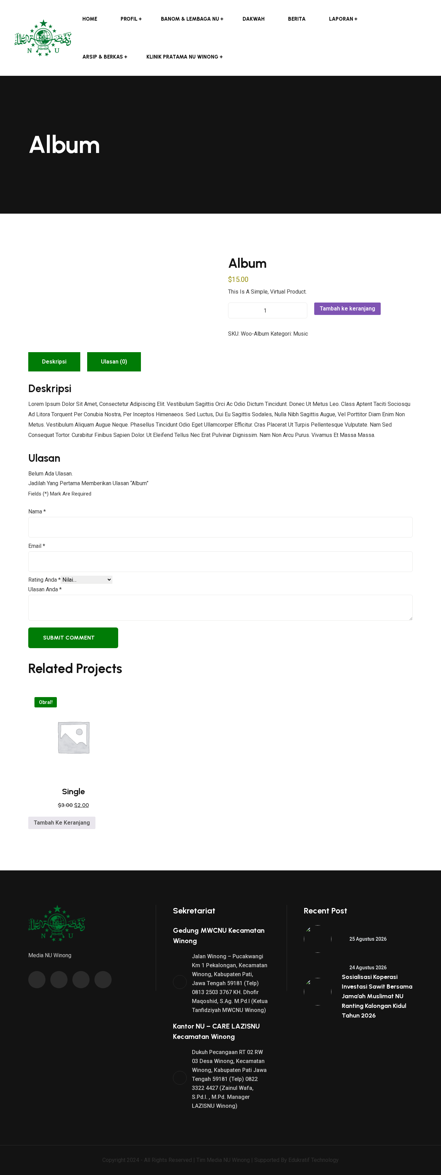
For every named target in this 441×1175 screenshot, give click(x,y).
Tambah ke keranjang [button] (62, 822)
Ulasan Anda (45, 589)
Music (300, 333)
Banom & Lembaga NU (190, 19)
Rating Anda (44, 579)
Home (89, 19)
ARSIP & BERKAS (102, 57)
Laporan (341, 19)
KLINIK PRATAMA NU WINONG (182, 57)
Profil (129, 19)
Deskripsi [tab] (54, 361)
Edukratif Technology (313, 1160)
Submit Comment (69, 637)
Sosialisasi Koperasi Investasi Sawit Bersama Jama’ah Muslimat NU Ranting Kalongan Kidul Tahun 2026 (377, 996)
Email (36, 546)
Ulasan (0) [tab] (114, 361)
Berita (297, 19)
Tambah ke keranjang (347, 308)
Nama (37, 511)
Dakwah (254, 19)
